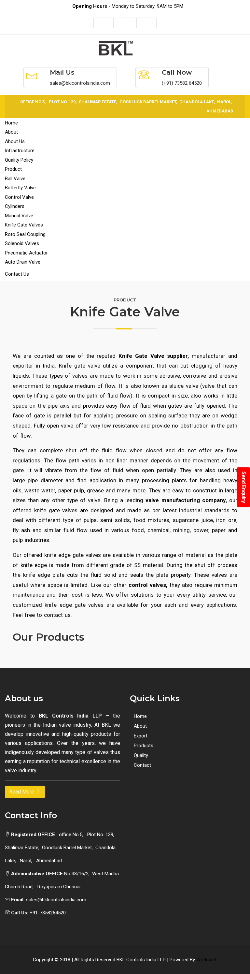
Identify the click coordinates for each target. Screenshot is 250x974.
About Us (15, 141)
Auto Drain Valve (22, 262)
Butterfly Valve (20, 188)
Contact (142, 765)
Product (13, 169)
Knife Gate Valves (24, 225)
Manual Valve (19, 216)
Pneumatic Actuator (26, 253)
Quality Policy (19, 160)
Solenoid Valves (22, 243)
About (11, 132)
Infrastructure (20, 150)
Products (143, 746)
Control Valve (19, 197)
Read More (22, 792)
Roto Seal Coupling (25, 234)
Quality (141, 755)
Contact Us (17, 274)
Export (140, 736)
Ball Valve (15, 179)
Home (11, 123)
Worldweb (206, 960)
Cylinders (14, 206)
